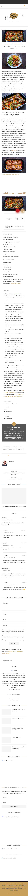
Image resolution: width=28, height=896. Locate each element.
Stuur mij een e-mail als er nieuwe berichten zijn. (13, 641)
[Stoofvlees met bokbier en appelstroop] (6, 749)
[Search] (26, 6)
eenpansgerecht (6, 446)
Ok (8, 893)
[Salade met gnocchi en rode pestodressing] (14, 496)
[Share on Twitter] (12, 455)
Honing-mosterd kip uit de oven (18, 710)
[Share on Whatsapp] (17, 455)
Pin (17, 211)
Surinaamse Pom (16, 737)
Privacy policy (17, 893)
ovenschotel (12, 449)
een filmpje (14, 150)
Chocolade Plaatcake (17, 719)
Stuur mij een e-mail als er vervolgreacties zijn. (13, 637)
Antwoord (23, 517)
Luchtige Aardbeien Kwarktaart (17, 728)
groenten (15, 446)
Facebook (7, 437)
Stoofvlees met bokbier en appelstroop (19, 747)
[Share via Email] (18, 455)
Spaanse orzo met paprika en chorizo (13, 396)
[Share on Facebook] (11, 455)
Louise (11, 461)
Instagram (13, 437)
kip (20, 446)
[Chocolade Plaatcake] (6, 721)
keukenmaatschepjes (16, 283)
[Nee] (25, 889)
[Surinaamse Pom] (6, 740)
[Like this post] (9, 455)
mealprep (5, 449)
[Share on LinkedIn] (15, 455)
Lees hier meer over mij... (14, 689)
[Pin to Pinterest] (14, 455)
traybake (20, 449)
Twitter (19, 437)
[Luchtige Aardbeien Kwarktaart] (6, 730)
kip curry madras (19, 394)
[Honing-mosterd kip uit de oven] (6, 712)
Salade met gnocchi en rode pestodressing (14, 506)
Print (22, 211)
